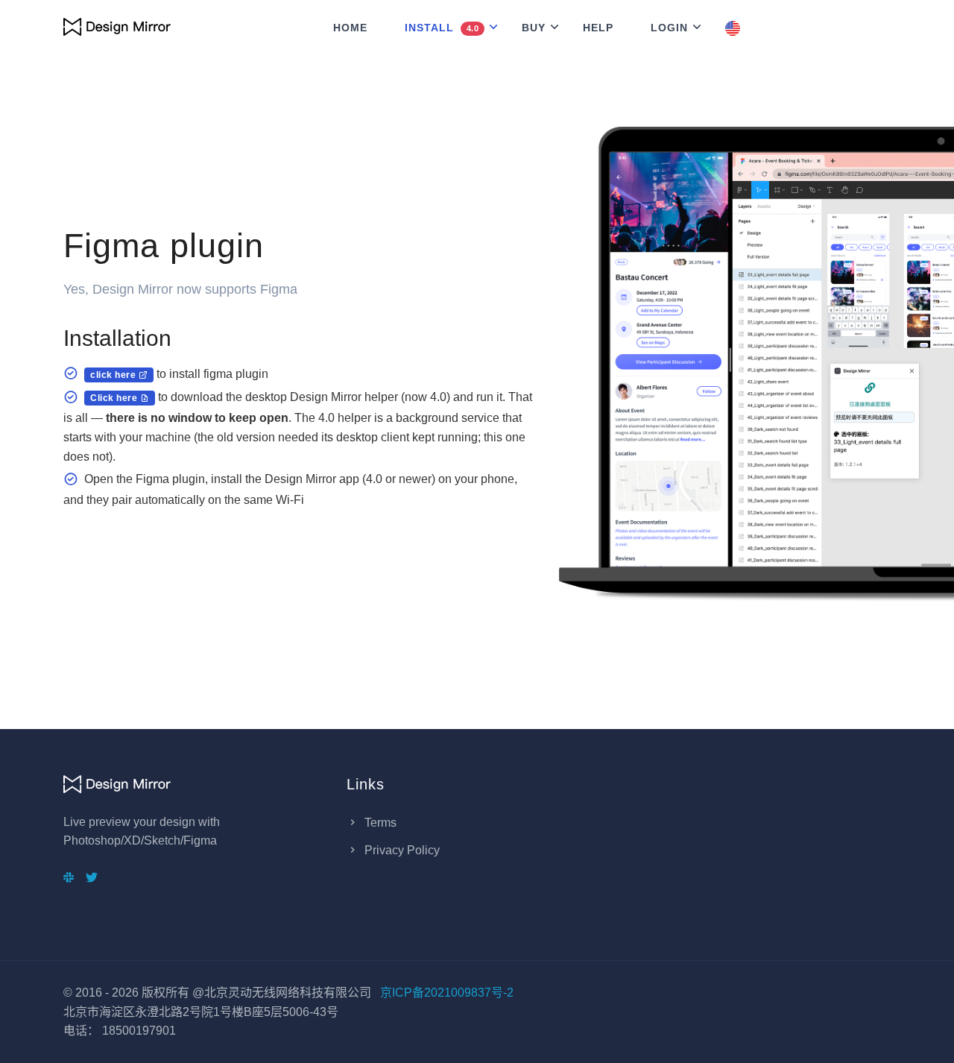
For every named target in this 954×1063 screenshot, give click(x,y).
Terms (379, 822)
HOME (350, 28)
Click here (115, 398)
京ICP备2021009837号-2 (447, 992)
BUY (534, 28)
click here (114, 375)
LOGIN (669, 28)
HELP (598, 28)
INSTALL (442, 28)
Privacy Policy (400, 850)
